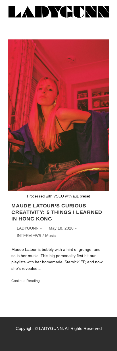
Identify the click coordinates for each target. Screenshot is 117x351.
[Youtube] (70, 339)
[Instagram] (58, 339)
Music (50, 235)
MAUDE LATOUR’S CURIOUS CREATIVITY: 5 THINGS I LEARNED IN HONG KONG (56, 212)
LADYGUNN (28, 228)
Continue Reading (27, 281)
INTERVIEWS (29, 235)
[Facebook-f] (46, 339)
